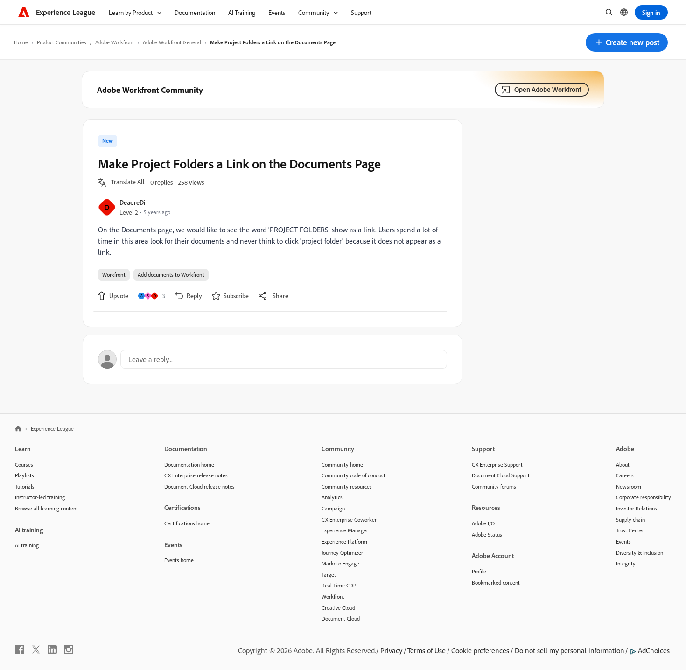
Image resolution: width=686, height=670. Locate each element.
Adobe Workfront (114, 42)
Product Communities (61, 42)
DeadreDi (132, 202)
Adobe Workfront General (172, 42)
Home (21, 42)
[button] (627, 42)
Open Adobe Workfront (547, 89)
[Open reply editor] (272, 359)
